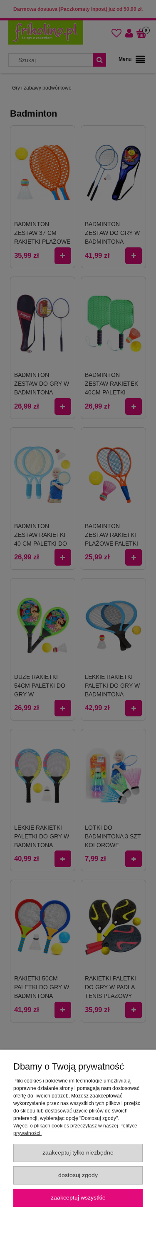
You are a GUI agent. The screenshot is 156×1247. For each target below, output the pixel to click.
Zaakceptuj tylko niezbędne (78, 1153)
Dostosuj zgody (78, 1175)
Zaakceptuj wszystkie (78, 1198)
